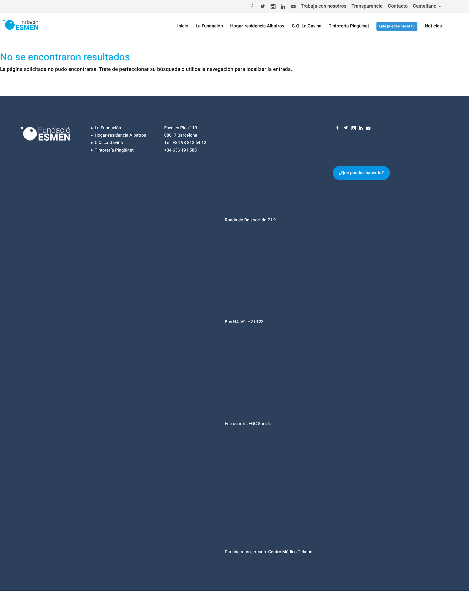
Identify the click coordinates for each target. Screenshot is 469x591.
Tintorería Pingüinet (349, 26)
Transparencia (367, 7)
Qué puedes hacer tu (397, 26)
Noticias (433, 26)
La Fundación (209, 26)
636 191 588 (185, 150)
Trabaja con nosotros (323, 7)
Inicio (182, 26)
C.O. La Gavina (306, 26)
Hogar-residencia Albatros (257, 26)
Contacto (398, 7)
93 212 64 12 (193, 142)
